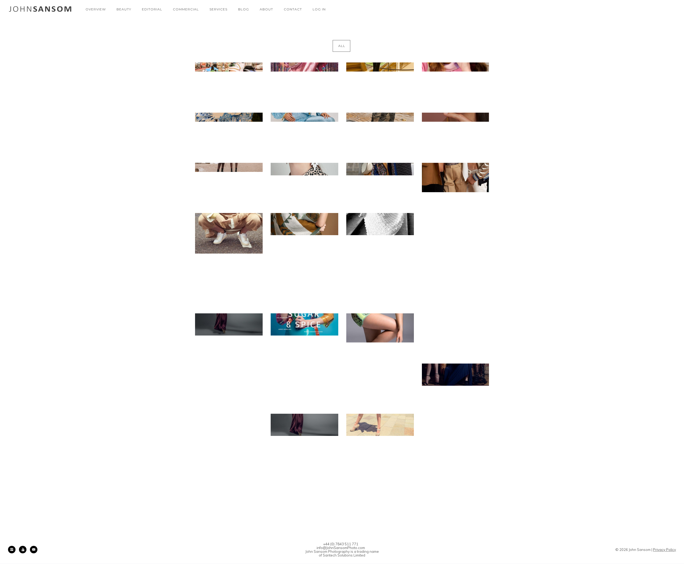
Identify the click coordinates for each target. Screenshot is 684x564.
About (266, 9)
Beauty (123, 9)
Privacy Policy (664, 549)
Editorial (152, 9)
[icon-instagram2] (13, 549)
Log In (319, 9)
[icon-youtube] (24, 549)
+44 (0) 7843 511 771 (340, 544)
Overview (96, 9)
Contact (293, 9)
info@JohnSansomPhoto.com (341, 548)
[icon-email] (33, 549)
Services (218, 9)
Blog (243, 9)
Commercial (186, 9)
